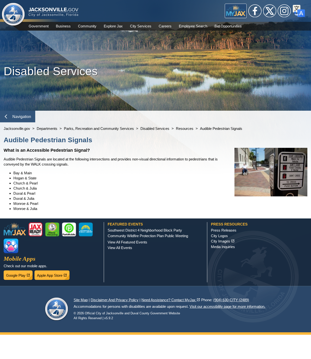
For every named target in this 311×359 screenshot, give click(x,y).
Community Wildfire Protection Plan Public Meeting (148, 236)
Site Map (81, 300)
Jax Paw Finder (11, 246)
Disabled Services (154, 128)
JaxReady (35, 229)
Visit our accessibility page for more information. (227, 306)
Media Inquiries (223, 247)
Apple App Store (53, 274)
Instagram (284, 11)
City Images (223, 241)
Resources (184, 128)
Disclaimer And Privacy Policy (114, 300)
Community (87, 26)
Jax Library (85, 229)
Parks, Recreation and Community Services (99, 128)
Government (39, 26)
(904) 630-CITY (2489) (231, 300)
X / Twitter (269, 11)
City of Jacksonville (13, 14)
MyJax (236, 11)
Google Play (19, 274)
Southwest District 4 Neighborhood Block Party (145, 230)
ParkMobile (69, 229)
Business (63, 26)
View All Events (120, 248)
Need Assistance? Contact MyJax (170, 300)
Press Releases (223, 230)
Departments (47, 128)
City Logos (219, 236)
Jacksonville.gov (17, 128)
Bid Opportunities (228, 26)
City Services (140, 26)
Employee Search (193, 26)
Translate (299, 11)
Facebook (255, 11)
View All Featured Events (127, 242)
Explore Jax (113, 26)
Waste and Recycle (52, 229)
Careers (165, 26)
